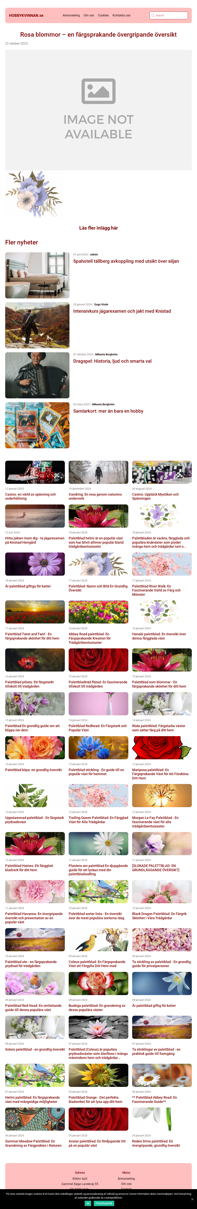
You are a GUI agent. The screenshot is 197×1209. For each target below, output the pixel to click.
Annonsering (71, 15)
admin (94, 254)
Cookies (103, 15)
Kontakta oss (121, 15)
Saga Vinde (101, 304)
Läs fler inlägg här (98, 228)
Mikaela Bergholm (106, 354)
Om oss (89, 15)
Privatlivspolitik (104, 1203)
